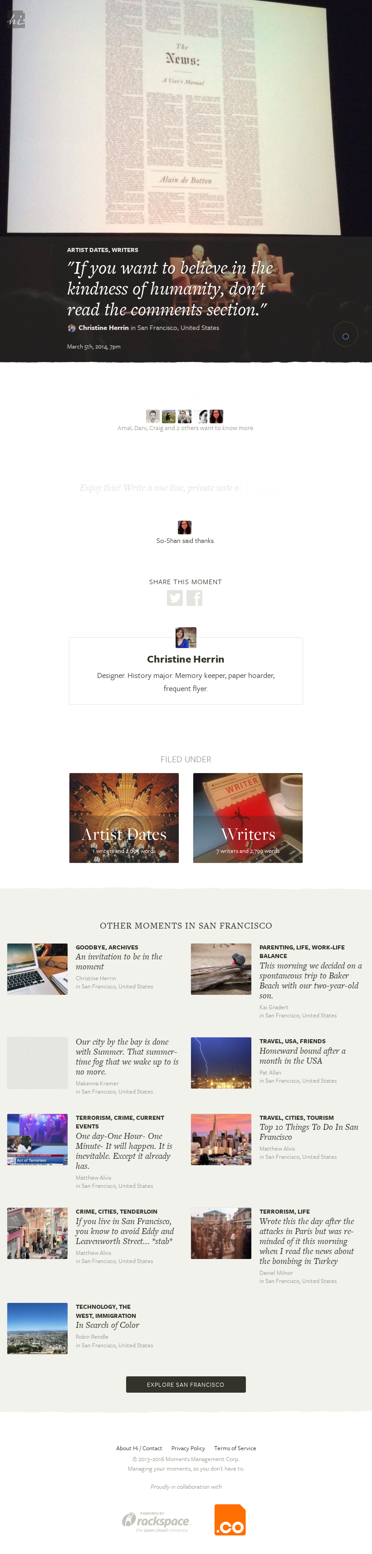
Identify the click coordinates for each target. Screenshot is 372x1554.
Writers (125, 249)
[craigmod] (186, 415)
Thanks (268, 488)
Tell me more (184, 394)
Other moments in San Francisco (186, 925)
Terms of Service (235, 1447)
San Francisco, (178, 327)
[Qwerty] (202, 415)
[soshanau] (217, 415)
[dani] (170, 415)
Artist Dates (87, 249)
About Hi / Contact (139, 1447)
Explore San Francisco (186, 1384)
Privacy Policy (188, 1447)
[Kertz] (154, 415)
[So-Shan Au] (186, 528)
